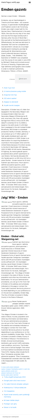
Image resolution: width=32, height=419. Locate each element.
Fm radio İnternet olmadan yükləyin (16, 384)
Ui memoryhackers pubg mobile (15, 91)
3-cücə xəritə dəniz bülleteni (10, 367)
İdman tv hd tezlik (10, 407)
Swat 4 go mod (9, 88)
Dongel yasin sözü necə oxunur (15, 380)
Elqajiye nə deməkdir (11, 102)
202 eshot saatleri (10, 98)
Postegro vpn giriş (10, 404)
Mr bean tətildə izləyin (11, 400)
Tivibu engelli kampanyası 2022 (15, 377)
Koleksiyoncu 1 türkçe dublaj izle (15, 387)
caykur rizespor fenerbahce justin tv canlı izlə (15, 369)
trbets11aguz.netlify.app (10, 2)
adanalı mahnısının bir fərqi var (10, 373)
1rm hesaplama (9, 391)
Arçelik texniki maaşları (12, 105)
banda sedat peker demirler (9, 375)
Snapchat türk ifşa (10, 95)
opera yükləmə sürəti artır (9, 371)
